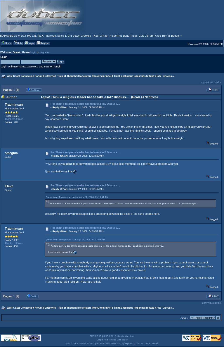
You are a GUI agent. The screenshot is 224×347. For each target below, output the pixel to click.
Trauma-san (14, 104)
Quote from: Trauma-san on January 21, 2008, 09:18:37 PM (77, 197)
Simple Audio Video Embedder (112, 339)
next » (217, 82)
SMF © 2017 (109, 336)
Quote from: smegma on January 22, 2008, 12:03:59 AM (75, 239)
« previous (207, 82)
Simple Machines (125, 336)
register (44, 52)
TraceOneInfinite (101, 76)
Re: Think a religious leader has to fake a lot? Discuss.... (85, 103)
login (33, 52)
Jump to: (185, 318)
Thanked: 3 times (14, 119)
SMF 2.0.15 (95, 336)
